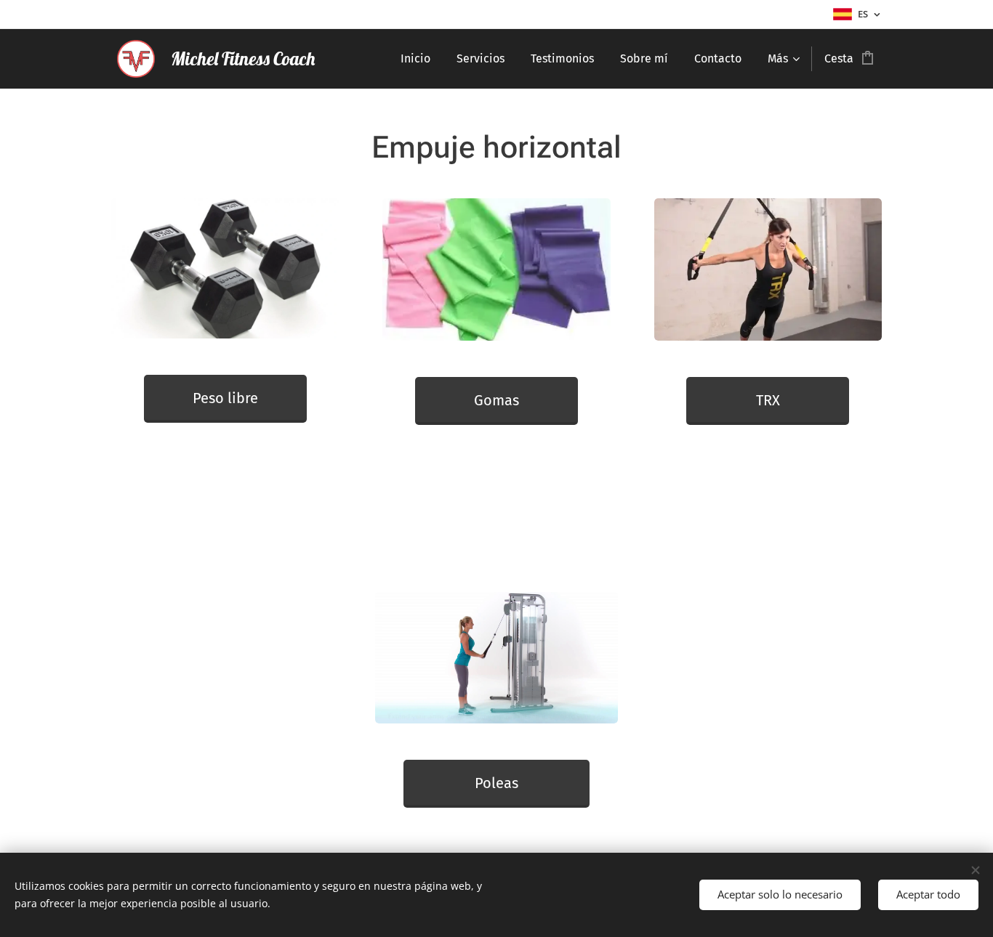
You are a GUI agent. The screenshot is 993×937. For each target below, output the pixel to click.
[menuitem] (415, 59)
